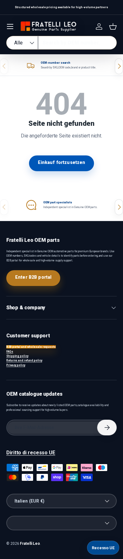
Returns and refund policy (24, 360)
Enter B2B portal (33, 277)
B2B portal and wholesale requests (31, 346)
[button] (113, 26)
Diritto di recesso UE (30, 453)
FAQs (9, 351)
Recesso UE (103, 547)
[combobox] (61, 42)
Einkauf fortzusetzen (61, 162)
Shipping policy (17, 356)
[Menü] (10, 26)
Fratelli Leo (30, 543)
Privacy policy (15, 365)
